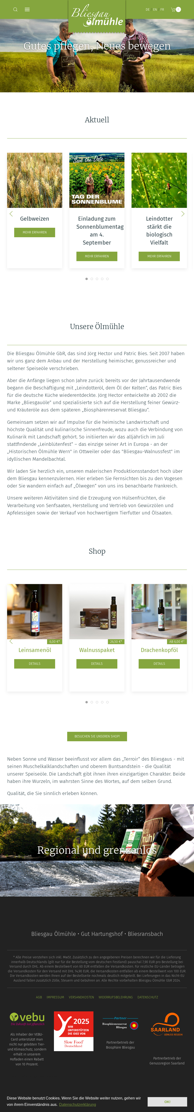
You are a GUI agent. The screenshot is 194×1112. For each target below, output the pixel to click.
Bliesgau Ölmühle (97, 18)
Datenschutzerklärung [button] (77, 1105)
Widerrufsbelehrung (116, 997)
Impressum (55, 997)
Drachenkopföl (159, 650)
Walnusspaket (97, 650)
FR (162, 10)
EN (155, 10)
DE (148, 10)
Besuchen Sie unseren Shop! (97, 736)
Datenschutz (147, 997)
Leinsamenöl (34, 650)
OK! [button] (167, 1102)
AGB (39, 997)
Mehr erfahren (35, 232)
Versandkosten (81, 997)
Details (34, 664)
